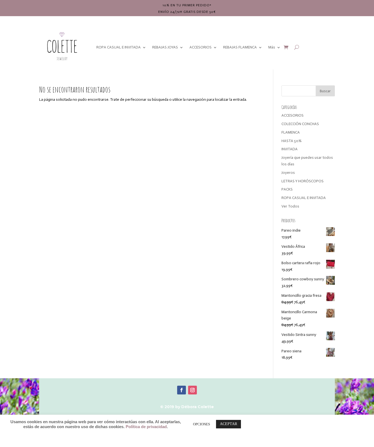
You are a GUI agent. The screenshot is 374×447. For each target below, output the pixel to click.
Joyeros (288, 172)
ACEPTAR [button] (228, 424)
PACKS (287, 189)
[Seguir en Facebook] (181, 390)
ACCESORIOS (200, 47)
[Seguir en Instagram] (192, 390)
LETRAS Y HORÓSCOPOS (302, 181)
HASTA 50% (291, 141)
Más (271, 47)
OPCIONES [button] (201, 424)
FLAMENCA (290, 132)
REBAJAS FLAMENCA (240, 47)
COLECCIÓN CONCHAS (300, 124)
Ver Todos (290, 206)
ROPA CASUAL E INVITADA (118, 47)
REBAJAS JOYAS (165, 47)
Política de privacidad (146, 427)
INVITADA (289, 149)
